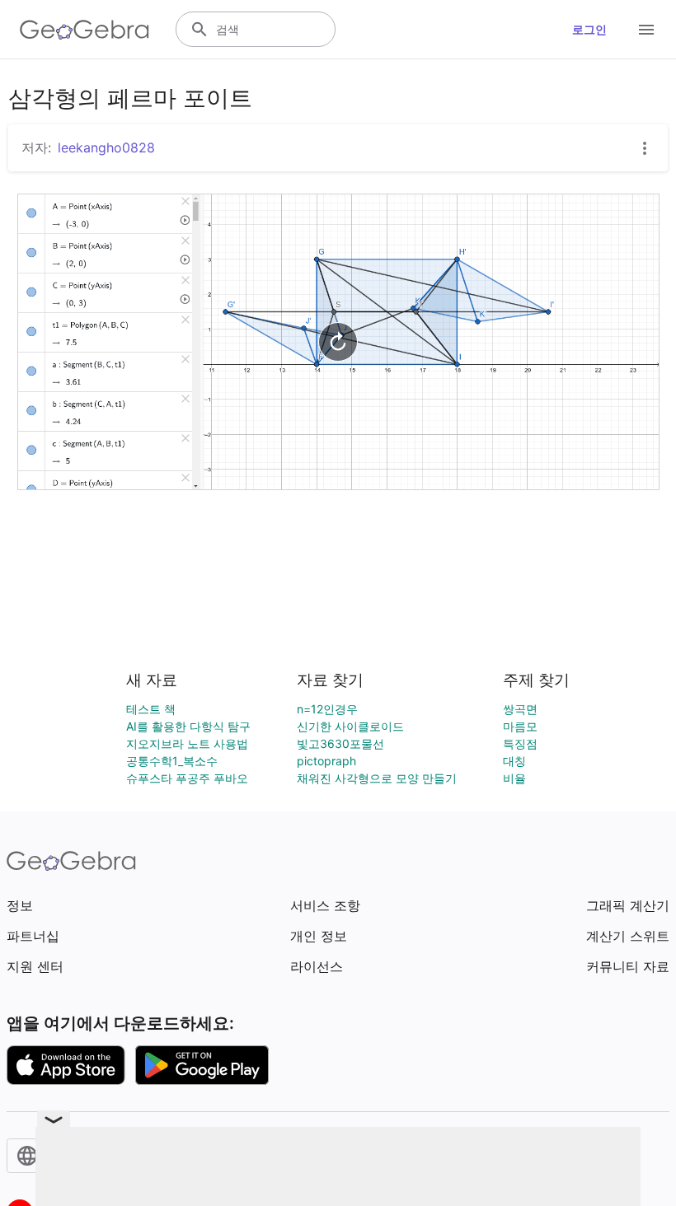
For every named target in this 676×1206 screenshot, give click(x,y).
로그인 (589, 29)
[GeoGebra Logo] (84, 30)
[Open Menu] (646, 30)
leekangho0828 (106, 147)
